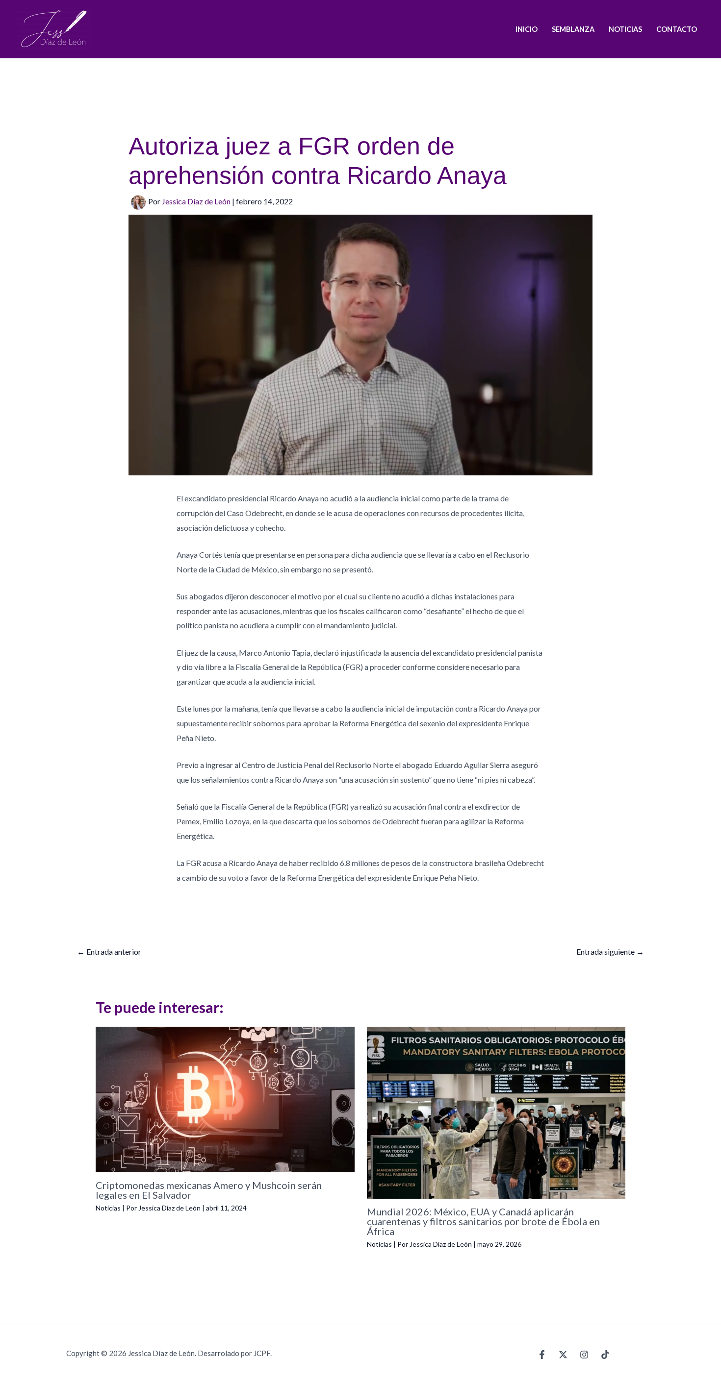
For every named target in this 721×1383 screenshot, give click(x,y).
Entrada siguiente (610, 951)
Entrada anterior (109, 951)
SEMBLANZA (573, 29)
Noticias (108, 1208)
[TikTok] (605, 1354)
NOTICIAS (625, 29)
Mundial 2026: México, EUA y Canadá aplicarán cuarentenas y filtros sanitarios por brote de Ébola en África (483, 1221)
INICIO (526, 29)
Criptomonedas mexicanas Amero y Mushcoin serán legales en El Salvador (209, 1190)
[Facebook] (542, 1354)
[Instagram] (584, 1354)
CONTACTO (676, 29)
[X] (563, 1354)
